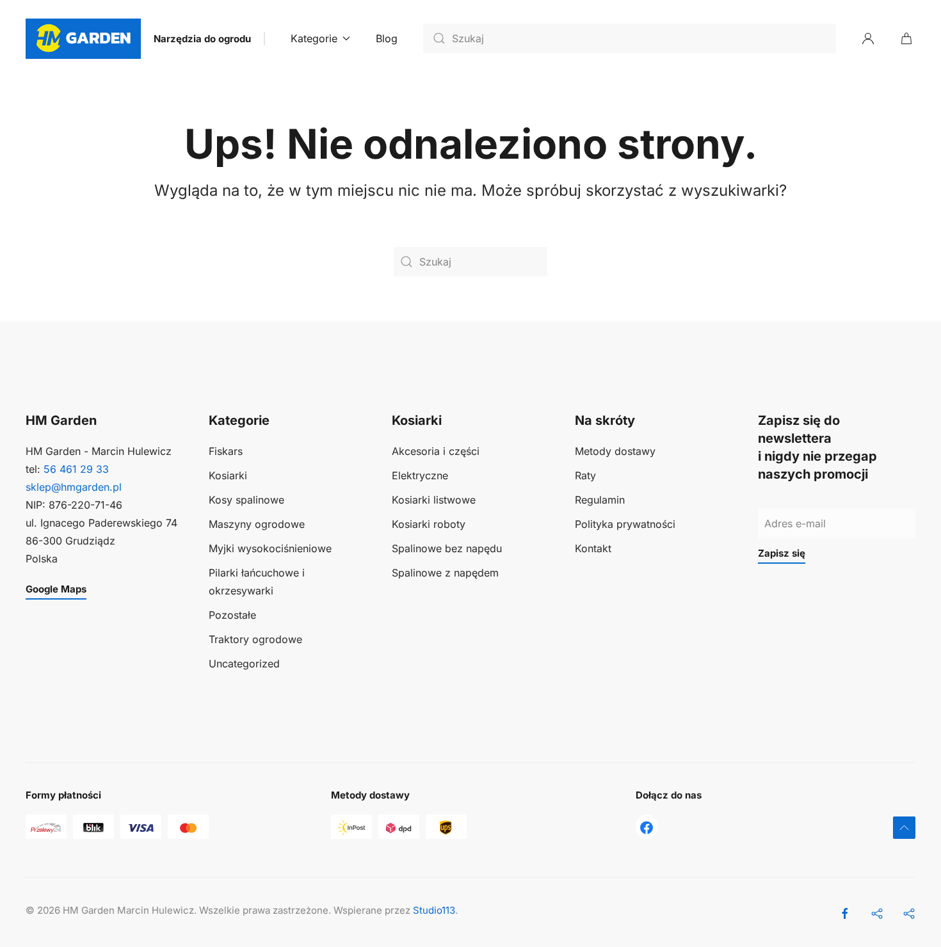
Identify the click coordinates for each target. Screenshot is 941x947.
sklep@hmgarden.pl (74, 487)
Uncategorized (244, 663)
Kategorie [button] (314, 38)
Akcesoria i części (435, 451)
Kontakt (593, 548)
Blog (387, 38)
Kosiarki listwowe (434, 499)
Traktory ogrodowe (255, 639)
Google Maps (56, 589)
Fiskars (226, 451)
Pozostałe (232, 615)
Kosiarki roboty (428, 524)
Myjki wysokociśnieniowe (270, 548)
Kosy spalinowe (246, 499)
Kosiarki (228, 475)
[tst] (646, 827)
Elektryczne (420, 475)
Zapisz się (781, 553)
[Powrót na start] (83, 38)
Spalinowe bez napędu (447, 548)
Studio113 (434, 910)
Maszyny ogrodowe (257, 524)
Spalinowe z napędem (445, 572)
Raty (585, 475)
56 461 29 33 (76, 469)
